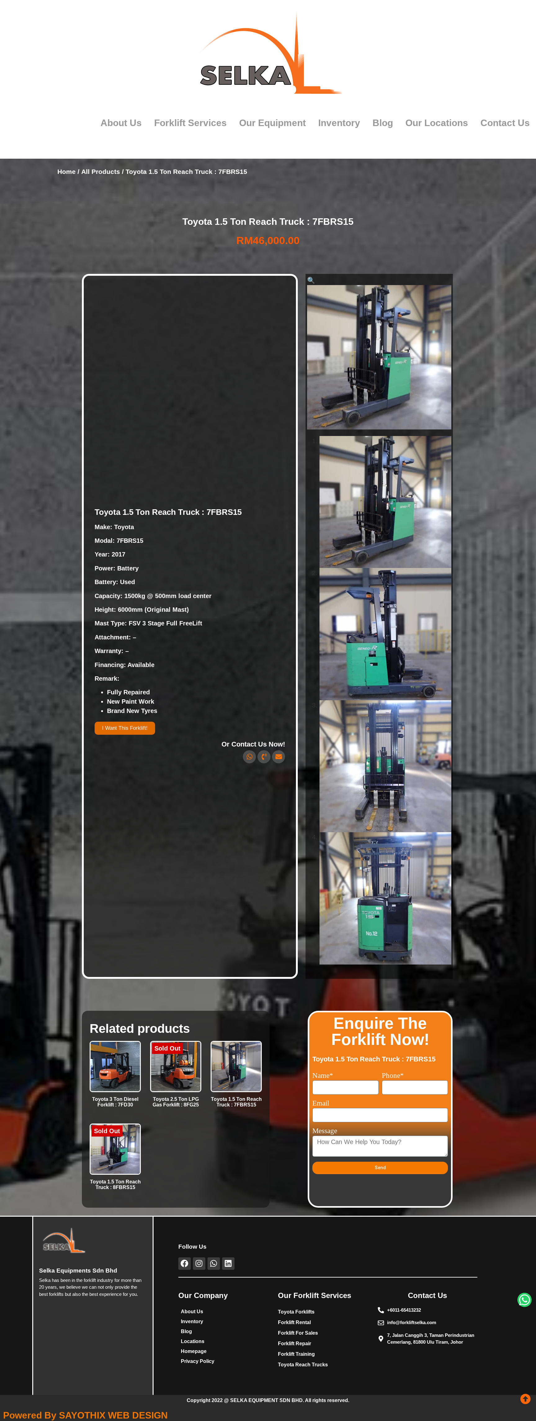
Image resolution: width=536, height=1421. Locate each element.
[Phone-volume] (263, 756)
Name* (322, 1075)
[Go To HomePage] (268, 58)
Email (320, 1103)
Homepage (194, 1351)
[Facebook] (184, 1263)
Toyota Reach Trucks (303, 1364)
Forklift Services (190, 123)
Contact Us (505, 123)
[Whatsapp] (249, 756)
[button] (311, 280)
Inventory (339, 123)
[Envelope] (278, 756)
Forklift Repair (294, 1343)
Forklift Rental (294, 1322)
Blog (383, 123)
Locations (192, 1341)
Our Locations (436, 123)
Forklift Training (296, 1354)
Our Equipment (272, 123)
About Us (121, 123)
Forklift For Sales (298, 1333)
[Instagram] (199, 1263)
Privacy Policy (197, 1361)
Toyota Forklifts (296, 1311)
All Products (100, 171)
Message (324, 1131)
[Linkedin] (228, 1263)
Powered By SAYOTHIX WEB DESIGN (85, 1415)
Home (66, 171)
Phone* (393, 1075)
